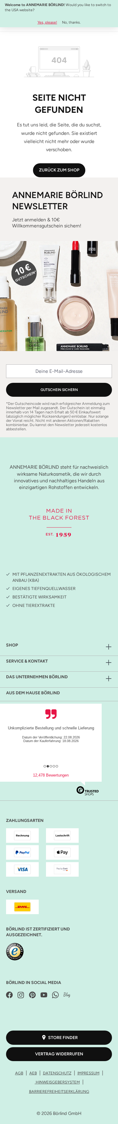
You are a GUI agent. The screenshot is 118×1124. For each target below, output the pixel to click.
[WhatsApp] (55, 995)
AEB (33, 1073)
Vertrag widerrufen (59, 1054)
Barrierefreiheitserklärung (59, 1091)
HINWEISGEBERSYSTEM (57, 1082)
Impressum (88, 1073)
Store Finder (63, 1037)
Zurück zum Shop (59, 170)
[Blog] (67, 995)
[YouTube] (44, 995)
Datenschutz (57, 1073)
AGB (19, 1073)
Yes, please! (47, 22)
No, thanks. (71, 22)
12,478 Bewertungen (51, 775)
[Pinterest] (32, 995)
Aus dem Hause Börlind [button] (33, 693)
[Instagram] (21, 995)
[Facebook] (9, 995)
